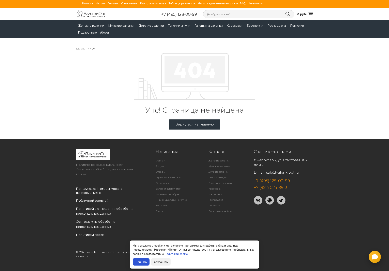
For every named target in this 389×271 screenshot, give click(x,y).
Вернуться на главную (194, 124)
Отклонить (161, 262)
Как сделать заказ (153, 3)
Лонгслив (297, 25)
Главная (81, 48)
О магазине (129, 3)
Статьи (160, 211)
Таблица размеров (182, 3)
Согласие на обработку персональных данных (104, 172)
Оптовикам (162, 183)
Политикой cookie (176, 253)
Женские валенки (91, 25)
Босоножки (255, 25)
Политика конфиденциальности (99, 165)
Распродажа (276, 25)
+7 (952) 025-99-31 (271, 187)
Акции (100, 3)
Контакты (256, 3)
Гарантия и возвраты (168, 177)
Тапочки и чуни (179, 25)
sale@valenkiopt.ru (282, 172)
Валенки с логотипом (168, 188)
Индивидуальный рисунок (172, 199)
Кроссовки (235, 25)
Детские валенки (151, 25)
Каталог (87, 3)
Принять (141, 262)
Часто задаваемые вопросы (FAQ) (222, 3)
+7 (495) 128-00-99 (179, 14)
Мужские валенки (121, 25)
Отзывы (113, 3)
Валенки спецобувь (167, 194)
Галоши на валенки (208, 25)
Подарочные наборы (93, 32)
